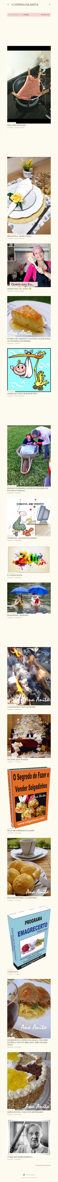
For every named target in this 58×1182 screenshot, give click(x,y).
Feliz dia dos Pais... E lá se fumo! (22, 898)
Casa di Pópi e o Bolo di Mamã (21, 707)
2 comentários (17, 492)
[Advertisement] (32, 31)
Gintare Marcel (34, 1177)
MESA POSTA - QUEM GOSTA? (19, 236)
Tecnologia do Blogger (30, 1174)
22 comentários (17, 833)
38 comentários (17, 1114)
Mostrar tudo (45, 14)
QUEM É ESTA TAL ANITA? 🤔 (19, 289)
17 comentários (17, 900)
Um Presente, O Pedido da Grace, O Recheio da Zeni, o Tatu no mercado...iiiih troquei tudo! (27, 1042)
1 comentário (17, 343)
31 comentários (17, 577)
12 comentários (17, 1047)
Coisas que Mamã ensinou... (20, 1157)
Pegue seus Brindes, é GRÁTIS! (20, 830)
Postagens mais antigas (43, 1165)
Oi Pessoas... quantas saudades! (22, 538)
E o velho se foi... (15, 575)
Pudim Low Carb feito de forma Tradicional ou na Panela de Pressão (29, 340)
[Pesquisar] (50, 4)
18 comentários (17, 709)
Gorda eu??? (12, 972)
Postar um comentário (19, 127)
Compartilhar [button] (10, 127)
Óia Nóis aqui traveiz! (17, 759)
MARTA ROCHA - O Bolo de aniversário (25, 1112)
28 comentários (17, 540)
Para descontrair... (16, 125)
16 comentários (17, 617)
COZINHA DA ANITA (25, 4)
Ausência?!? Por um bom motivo (22, 393)
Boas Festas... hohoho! (17, 615)
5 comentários (17, 974)
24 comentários (17, 761)
